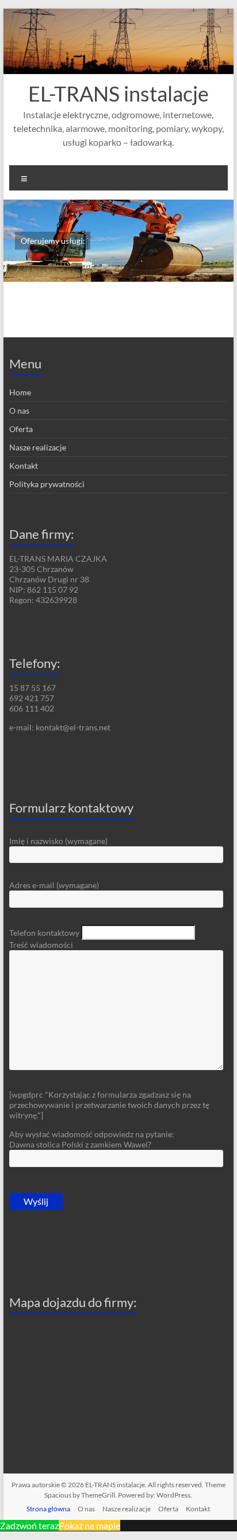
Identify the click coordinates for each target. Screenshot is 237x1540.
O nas (19, 410)
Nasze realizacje (37, 447)
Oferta (21, 429)
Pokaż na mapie (89, 1525)
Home (20, 392)
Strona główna (48, 1508)
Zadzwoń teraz (29, 1525)
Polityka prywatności (47, 484)
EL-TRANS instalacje (118, 93)
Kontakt (23, 465)
